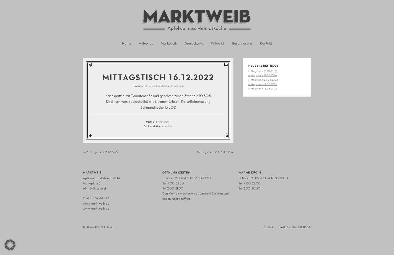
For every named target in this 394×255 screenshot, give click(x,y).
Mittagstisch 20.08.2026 (263, 79)
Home (126, 43)
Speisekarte (194, 43)
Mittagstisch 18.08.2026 (262, 88)
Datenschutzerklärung (295, 227)
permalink (166, 126)
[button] (10, 245)
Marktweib (169, 43)
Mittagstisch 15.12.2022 (100, 152)
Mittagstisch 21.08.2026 (262, 75)
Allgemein (163, 121)
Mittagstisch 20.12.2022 (215, 152)
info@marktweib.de (96, 203)
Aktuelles (146, 43)
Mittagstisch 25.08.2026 (262, 71)
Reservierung (242, 43)
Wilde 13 (217, 43)
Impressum (267, 227)
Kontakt (266, 43)
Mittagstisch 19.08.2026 (262, 84)
